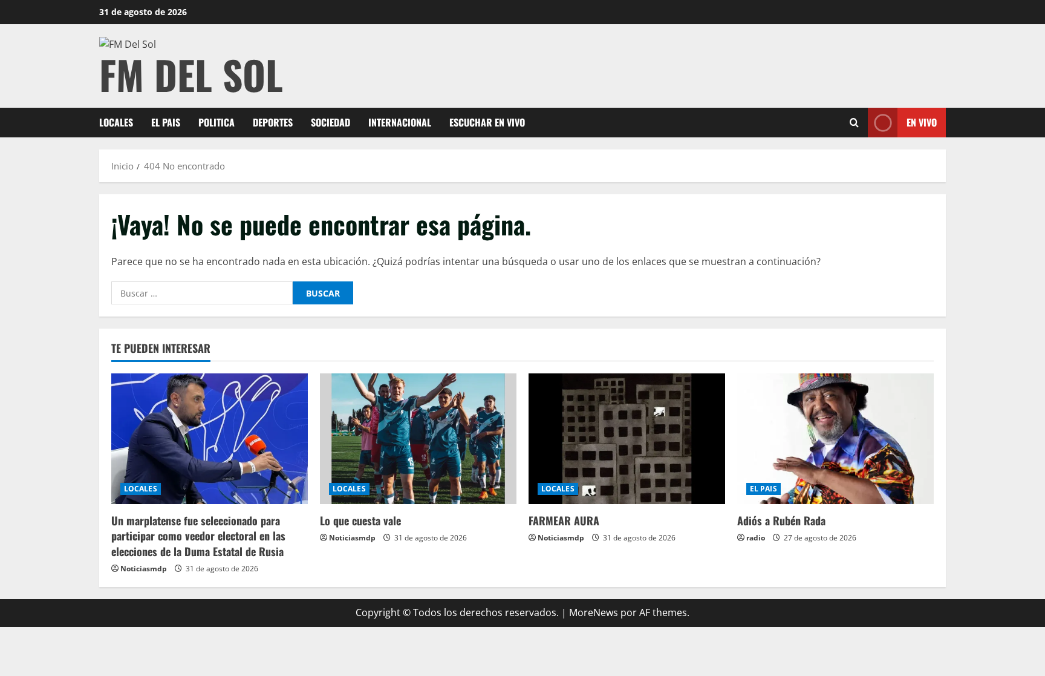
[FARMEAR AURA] (627, 439)
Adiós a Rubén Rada (781, 520)
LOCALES (116, 122)
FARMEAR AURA (564, 520)
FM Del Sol (191, 74)
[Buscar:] (202, 292)
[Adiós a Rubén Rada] (835, 439)
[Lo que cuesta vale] (418, 439)
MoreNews (593, 612)
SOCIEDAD (330, 122)
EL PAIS (165, 122)
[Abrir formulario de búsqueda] (854, 122)
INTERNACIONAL (399, 122)
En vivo (922, 122)
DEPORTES (273, 122)
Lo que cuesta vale (360, 520)
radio (755, 538)
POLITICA (216, 122)
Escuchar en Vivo (487, 122)
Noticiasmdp (143, 568)
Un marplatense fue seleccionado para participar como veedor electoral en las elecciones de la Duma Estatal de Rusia (198, 536)
